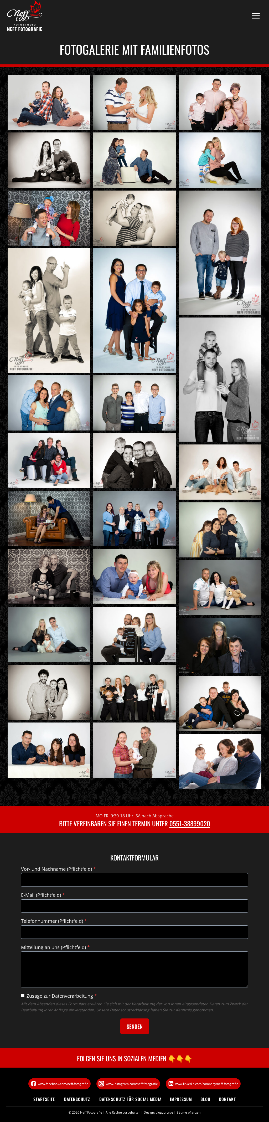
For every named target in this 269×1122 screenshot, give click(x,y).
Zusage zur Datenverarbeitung (62, 996)
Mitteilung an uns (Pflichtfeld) (55, 947)
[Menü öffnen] (256, 16)
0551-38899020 (189, 823)
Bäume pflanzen (188, 1112)
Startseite (44, 1099)
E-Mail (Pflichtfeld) (43, 895)
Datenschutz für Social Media (130, 1099)
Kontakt (227, 1099)
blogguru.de (164, 1112)
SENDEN (135, 1026)
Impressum (181, 1099)
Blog (205, 1099)
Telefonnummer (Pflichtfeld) (54, 921)
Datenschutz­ (77, 1099)
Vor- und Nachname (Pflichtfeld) (58, 869)
